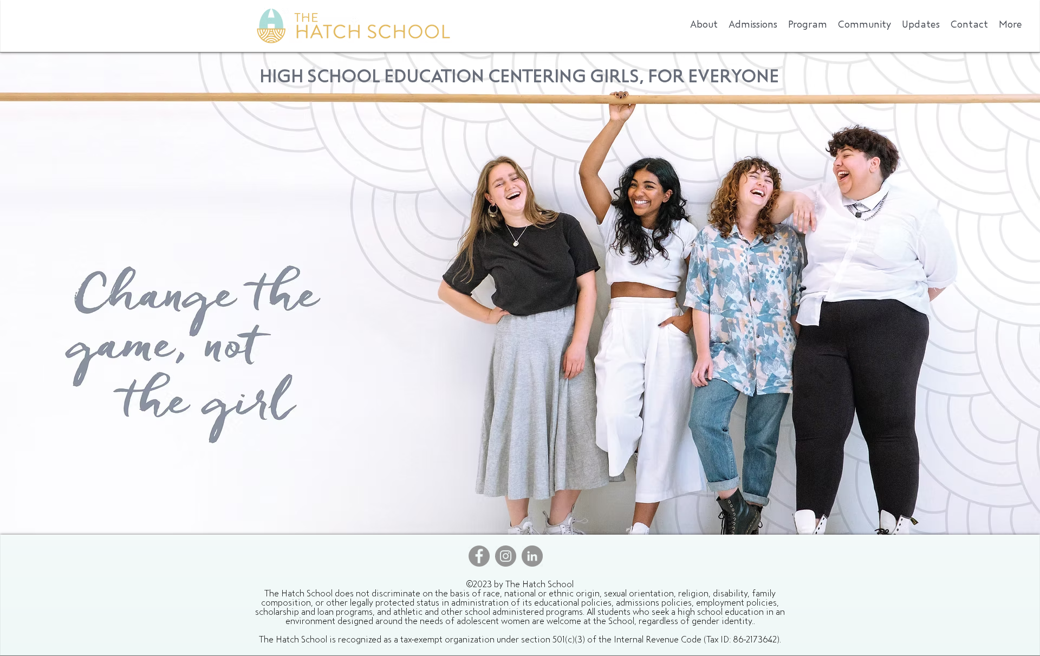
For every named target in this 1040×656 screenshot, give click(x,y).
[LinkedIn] (532, 556)
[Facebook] (479, 556)
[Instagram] (505, 556)
